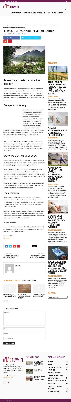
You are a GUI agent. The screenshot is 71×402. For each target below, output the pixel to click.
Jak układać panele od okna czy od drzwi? (24, 296)
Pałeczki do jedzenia (54, 367)
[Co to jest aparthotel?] (29, 371)
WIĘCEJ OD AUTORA (29, 280)
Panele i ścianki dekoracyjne (19, 27)
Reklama (10, 1)
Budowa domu (53, 96)
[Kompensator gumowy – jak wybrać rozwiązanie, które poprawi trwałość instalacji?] (58, 159)
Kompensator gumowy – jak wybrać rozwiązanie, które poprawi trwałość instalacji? (55, 175)
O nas (4, 1)
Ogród (54, 13)
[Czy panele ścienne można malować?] (39, 288)
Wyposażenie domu (43, 13)
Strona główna (6, 25)
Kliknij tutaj (6, 238)
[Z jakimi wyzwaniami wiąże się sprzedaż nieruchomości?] (58, 119)
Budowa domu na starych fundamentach (39, 378)
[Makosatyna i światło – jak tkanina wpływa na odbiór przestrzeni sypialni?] (58, 207)
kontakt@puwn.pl (8, 377)
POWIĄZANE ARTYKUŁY (11, 280)
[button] (65, 9)
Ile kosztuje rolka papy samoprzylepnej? (11, 257)
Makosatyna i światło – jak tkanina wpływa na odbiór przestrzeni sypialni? (56, 222)
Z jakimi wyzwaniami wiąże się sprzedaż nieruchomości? (57, 131)
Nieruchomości (16, 13)
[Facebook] (63, 1)
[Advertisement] (35, 20)
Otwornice (51, 370)
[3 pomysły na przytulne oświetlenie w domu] (29, 363)
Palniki (50, 364)
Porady (60, 13)
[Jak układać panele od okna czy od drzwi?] (24, 288)
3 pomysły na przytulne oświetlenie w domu (38, 363)
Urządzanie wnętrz (29, 13)
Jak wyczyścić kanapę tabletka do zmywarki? (37, 257)
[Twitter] (66, 1)
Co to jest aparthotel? (38, 370)
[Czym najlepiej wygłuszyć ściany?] (9, 288)
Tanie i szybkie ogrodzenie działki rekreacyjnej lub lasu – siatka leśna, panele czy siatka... (57, 88)
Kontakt (15, 1)
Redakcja (9, 33)
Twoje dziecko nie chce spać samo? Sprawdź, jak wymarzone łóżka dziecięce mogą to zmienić (57, 267)
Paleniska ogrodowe (54, 373)
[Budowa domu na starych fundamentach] (29, 378)
